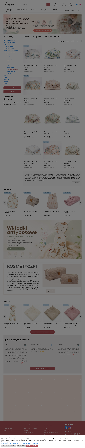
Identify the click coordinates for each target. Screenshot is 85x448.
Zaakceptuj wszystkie (32, 445)
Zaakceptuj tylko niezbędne (8, 445)
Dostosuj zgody (21, 445)
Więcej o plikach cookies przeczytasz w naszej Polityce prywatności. (19, 443)
